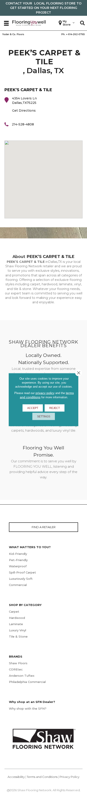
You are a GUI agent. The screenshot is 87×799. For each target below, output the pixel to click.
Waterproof (18, 566)
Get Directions (24, 111)
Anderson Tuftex (21, 675)
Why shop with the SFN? (27, 708)
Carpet (14, 611)
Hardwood (17, 618)
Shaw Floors (18, 663)
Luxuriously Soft (21, 578)
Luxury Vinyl (17, 630)
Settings (43, 416)
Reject (54, 407)
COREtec (16, 669)
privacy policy (44, 392)
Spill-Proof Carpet (22, 572)
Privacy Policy (69, 777)
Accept (32, 407)
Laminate (16, 624)
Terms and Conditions (42, 777)
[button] (82, 23)
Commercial (18, 585)
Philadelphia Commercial (27, 682)
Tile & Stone (18, 636)
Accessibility (16, 777)
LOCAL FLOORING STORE (55, 3)
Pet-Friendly (18, 560)
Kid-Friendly (18, 553)
